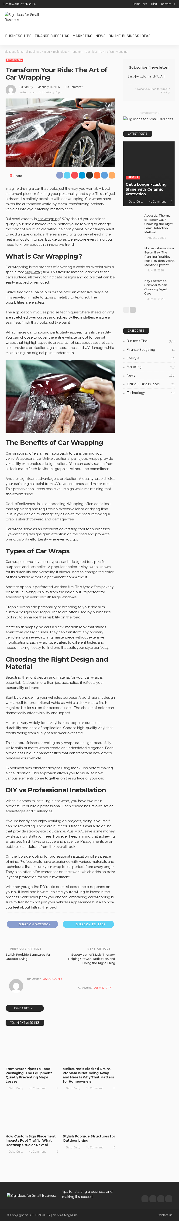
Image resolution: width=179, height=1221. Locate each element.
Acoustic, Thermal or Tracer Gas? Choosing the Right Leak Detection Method (158, 224)
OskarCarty (26, 87)
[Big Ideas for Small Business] (24, 17)
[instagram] (59, 4)
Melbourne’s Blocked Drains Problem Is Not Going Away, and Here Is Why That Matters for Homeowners (88, 1075)
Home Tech (140, 4)
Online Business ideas (130, 36)
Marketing (82, 36)
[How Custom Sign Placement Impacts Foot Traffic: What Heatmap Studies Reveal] (32, 1115)
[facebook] (41, 4)
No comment (74, 87)
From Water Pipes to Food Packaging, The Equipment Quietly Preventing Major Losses (29, 1075)
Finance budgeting (52, 36)
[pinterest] (53, 4)
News (101, 36)
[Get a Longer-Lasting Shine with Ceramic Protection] (149, 173)
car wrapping (49, 219)
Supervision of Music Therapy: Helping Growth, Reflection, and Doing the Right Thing (91, 959)
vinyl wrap (33, 272)
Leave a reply (23, 1008)
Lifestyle (36, 1055)
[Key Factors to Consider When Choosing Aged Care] (132, 285)
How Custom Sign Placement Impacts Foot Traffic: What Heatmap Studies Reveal (30, 1140)
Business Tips (18, 36)
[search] (173, 36)
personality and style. (76, 194)
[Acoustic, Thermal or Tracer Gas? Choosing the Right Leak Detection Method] (132, 219)
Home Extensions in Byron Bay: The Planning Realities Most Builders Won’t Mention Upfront (159, 256)
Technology (14, 60)
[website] (28, 987)
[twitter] (47, 4)
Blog (154, 4)
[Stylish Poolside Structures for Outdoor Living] (89, 1115)
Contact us (168, 4)
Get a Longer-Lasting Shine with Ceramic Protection (146, 189)
